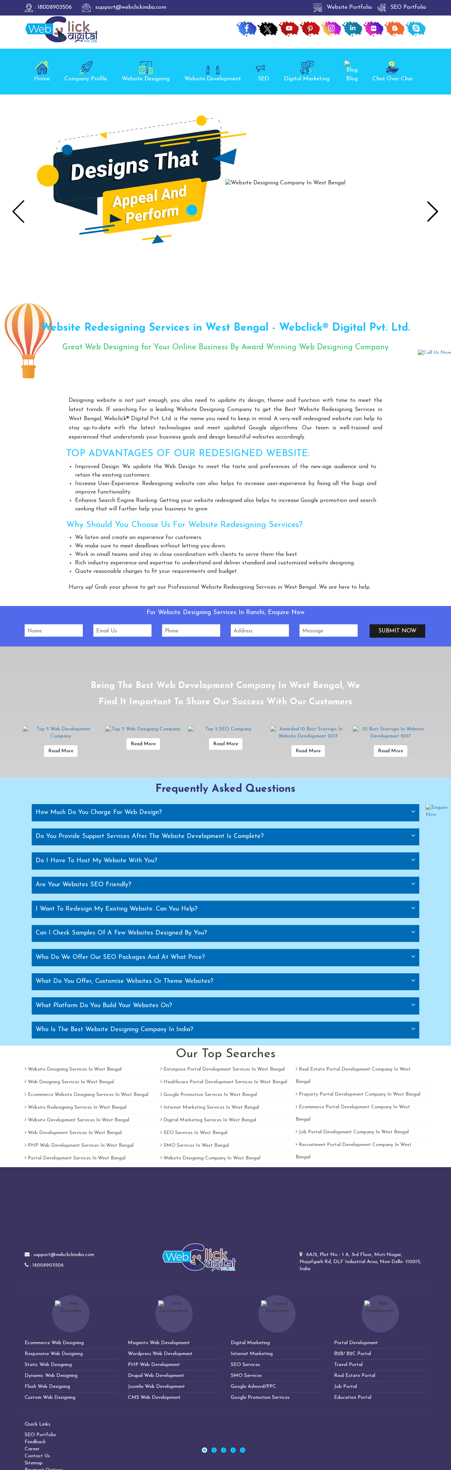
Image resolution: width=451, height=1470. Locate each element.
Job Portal (345, 1386)
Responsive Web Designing (54, 1353)
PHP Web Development (154, 1364)
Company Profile (85, 79)
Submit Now (397, 631)
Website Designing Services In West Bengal (74, 1069)
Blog (352, 79)
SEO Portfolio (40, 1435)
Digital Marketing (306, 79)
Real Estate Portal (354, 1375)
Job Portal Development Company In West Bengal (353, 1132)
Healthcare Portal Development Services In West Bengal (224, 1082)
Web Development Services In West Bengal (74, 1132)
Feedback (35, 1442)
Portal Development (356, 1343)
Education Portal (352, 1397)
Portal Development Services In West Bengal (75, 1158)
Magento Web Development (159, 1343)
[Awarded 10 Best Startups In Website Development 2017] (308, 733)
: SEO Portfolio (406, 7)
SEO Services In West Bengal (194, 1132)
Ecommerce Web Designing (54, 1343)
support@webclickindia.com (63, 1254)
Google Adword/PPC (253, 1386)
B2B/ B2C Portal (352, 1353)
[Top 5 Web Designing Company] (143, 729)
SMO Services (246, 1375)
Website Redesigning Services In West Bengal (76, 1107)
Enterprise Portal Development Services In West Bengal (223, 1069)
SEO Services (245, 1364)
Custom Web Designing (50, 1397)
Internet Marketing (252, 1353)
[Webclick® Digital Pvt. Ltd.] (62, 29)
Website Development (212, 79)
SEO (263, 79)
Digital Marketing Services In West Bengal (209, 1120)
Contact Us (37, 1456)
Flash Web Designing (47, 1386)
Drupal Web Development (156, 1375)
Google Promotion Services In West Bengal (209, 1094)
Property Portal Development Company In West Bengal (358, 1094)
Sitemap (34, 1463)
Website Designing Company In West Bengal (211, 1158)
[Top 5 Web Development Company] (60, 733)
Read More (60, 751)
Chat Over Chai (392, 79)
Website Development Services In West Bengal (77, 1120)
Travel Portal (348, 1364)
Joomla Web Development (156, 1386)
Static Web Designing (48, 1364)
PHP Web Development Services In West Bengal (80, 1145)
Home (42, 79)
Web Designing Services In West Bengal (70, 1082)
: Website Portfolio (347, 7)
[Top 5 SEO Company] (225, 729)
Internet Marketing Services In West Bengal (210, 1107)
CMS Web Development (154, 1397)
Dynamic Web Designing (51, 1375)
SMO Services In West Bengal (195, 1145)
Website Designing (145, 79)
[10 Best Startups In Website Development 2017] (390, 733)
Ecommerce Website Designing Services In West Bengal (87, 1094)
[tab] (225, 812)
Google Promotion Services (260, 1397)
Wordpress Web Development (160, 1353)
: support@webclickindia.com (128, 7)
